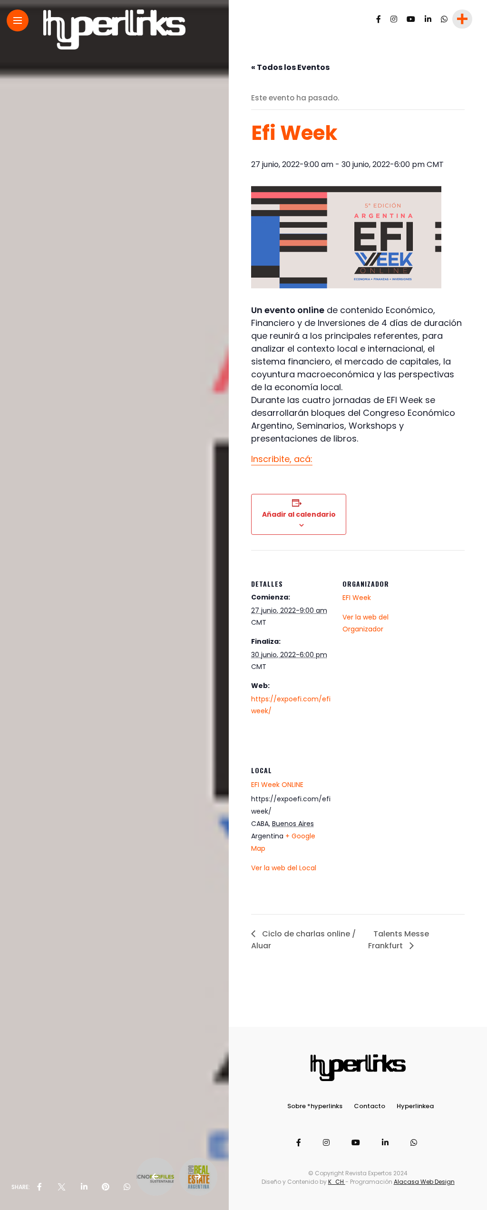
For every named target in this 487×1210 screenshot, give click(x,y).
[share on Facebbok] (39, 1187)
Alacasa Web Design (424, 1182)
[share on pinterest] (105, 1187)
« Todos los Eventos (290, 67)
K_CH (336, 1182)
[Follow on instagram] (393, 19)
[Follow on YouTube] (411, 19)
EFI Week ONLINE (277, 784)
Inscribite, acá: (281, 459)
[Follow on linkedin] (428, 19)
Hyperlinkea (415, 1106)
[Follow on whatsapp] (444, 19)
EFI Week (356, 597)
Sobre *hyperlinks (314, 1106)
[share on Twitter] (61, 1187)
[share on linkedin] (84, 1187)
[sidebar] (461, 19)
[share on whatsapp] (127, 1187)
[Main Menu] (17, 21)
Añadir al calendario (299, 514)
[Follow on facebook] (378, 19)
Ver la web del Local (283, 868)
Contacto (369, 1106)
